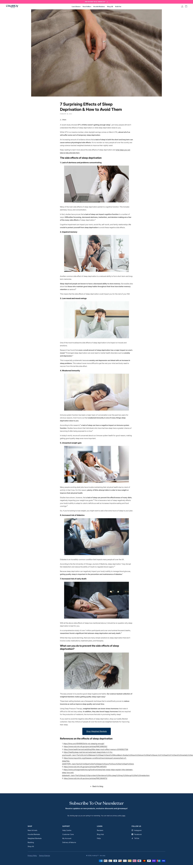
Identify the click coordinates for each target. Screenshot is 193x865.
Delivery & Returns (69, 842)
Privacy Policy (32, 855)
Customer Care (68, 834)
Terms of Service (44, 855)
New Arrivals (32, 830)
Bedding (31, 842)
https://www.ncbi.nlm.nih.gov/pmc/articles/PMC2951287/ (85, 767)
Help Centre (66, 830)
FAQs (99, 838)
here (123, 815)
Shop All (31, 846)
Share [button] (64, 119)
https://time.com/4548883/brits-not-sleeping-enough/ (83, 744)
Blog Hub (100, 834)
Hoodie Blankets (34, 834)
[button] (186, 6)
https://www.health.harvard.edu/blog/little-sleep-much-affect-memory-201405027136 (96, 749)
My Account (66, 838)
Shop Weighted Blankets (96, 731)
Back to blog (97, 786)
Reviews (100, 830)
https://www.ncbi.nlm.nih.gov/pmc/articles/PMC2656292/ (85, 746)
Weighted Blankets (35, 838)
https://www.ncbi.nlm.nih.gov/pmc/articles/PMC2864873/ (85, 778)
